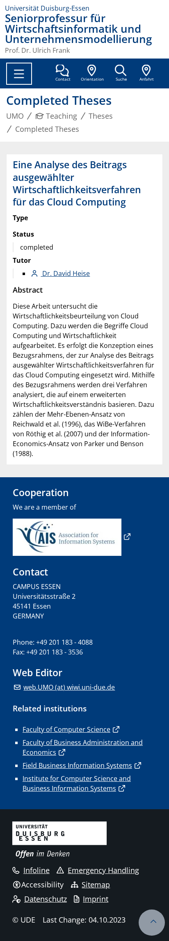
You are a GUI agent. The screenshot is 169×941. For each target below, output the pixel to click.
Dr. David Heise (65, 273)
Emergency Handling (103, 870)
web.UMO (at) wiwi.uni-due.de (69, 687)
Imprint (95, 899)
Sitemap (96, 884)
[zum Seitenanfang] (152, 922)
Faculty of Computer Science (66, 729)
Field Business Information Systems (77, 765)
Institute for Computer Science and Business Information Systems (77, 783)
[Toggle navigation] (19, 74)
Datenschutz (45, 899)
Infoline (36, 870)
